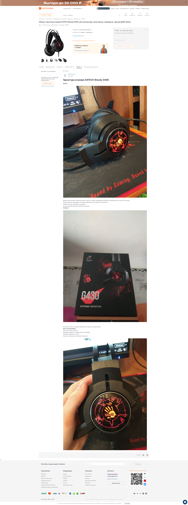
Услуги (65, 483)
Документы (88, 476)
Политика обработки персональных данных (95, 499)
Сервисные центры (90, 485)
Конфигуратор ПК (46, 480)
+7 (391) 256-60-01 (112, 476)
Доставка (43, 474)
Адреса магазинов (112, 479)
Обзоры (65, 480)
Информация (44, 483)
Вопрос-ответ (69, 67)
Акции (64, 474)
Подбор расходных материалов (49, 487)
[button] (125, 14)
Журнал (65, 478)
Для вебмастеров (67, 485)
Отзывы (60, 67)
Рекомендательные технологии (115, 499)
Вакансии (87, 483)
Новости (87, 478)
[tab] (41, 67)
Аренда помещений (90, 480)
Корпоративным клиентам (48, 485)
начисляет (49, 77)
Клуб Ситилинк (67, 476)
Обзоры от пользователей (49, 71)
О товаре (41, 67)
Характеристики (50, 67)
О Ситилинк (88, 474)
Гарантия (43, 476)
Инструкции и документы (91, 67)
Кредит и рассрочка (46, 478)
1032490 (67, 25)
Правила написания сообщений (47, 86)
